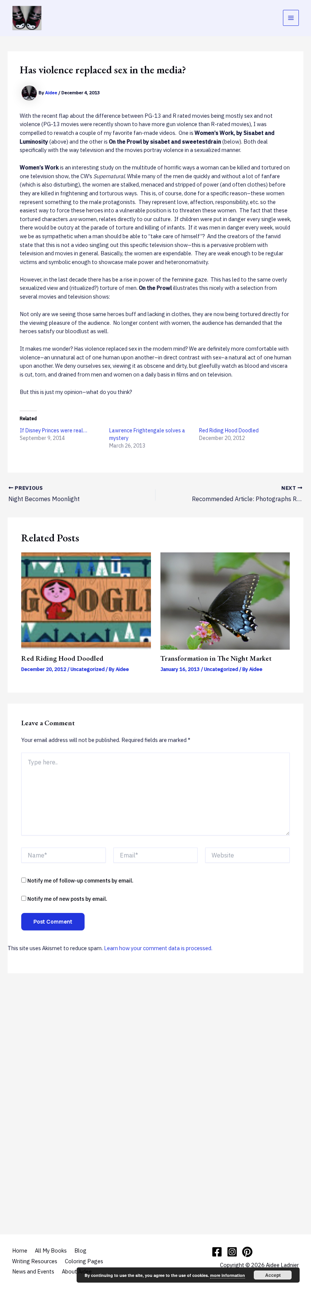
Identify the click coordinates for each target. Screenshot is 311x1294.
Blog (80, 1250)
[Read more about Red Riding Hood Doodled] (86, 600)
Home (19, 1250)
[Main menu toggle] (291, 18)
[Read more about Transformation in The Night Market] (225, 600)
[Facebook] (217, 1252)
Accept (273, 1275)
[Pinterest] (247, 1252)
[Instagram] (232, 1252)
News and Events (33, 1271)
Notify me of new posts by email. (67, 898)
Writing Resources (34, 1261)
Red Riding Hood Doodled (229, 430)
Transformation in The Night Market (216, 658)
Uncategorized (88, 669)
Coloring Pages (84, 1261)
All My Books (51, 1250)
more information (227, 1275)
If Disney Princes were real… (53, 430)
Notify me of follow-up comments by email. (80, 880)
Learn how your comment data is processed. (158, 948)
